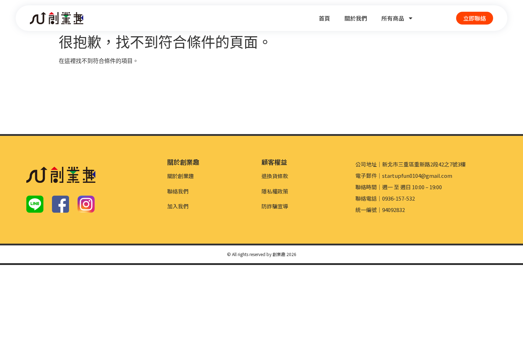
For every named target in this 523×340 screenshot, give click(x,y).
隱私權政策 (275, 191)
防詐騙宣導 (275, 206)
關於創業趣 (180, 176)
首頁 (324, 18)
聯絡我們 (178, 191)
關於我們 (355, 18)
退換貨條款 (275, 176)
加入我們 (178, 206)
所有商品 (392, 18)
